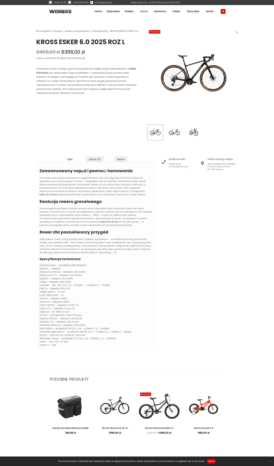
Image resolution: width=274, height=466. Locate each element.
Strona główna (44, 31)
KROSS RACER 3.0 (203, 428)
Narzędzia (193, 11)
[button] (236, 31)
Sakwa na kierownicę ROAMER (70, 428)
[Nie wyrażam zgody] (270, 461)
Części (143, 11)
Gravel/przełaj (99, 31)
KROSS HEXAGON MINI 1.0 (159, 428)
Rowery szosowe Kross (77, 31)
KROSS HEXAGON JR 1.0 (115, 428)
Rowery (129, 11)
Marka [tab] (121, 159)
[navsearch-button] (223, 11)
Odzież (177, 11)
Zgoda (211, 461)
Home (98, 11)
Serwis (210, 11)
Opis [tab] (70, 159)
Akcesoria (160, 11)
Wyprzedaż (113, 11)
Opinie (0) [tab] (94, 159)
